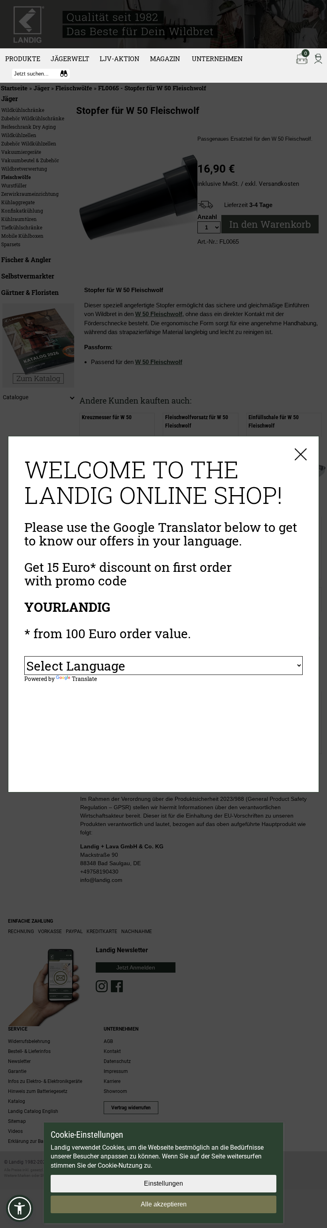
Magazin (165, 58)
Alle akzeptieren (164, 1204)
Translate (84, 679)
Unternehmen (217, 58)
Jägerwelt (70, 58)
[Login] (318, 58)
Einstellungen (163, 1183)
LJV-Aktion (119, 58)
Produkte (22, 58)
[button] (19, 1208)
